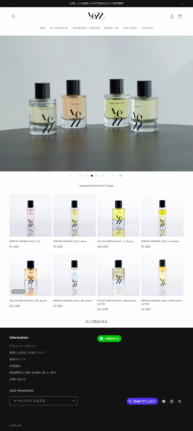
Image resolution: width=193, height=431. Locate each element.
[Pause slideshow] (122, 176)
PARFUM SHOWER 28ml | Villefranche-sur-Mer (161, 302)
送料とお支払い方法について (27, 352)
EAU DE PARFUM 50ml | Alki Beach (28, 300)
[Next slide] (112, 176)
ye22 (19, 425)
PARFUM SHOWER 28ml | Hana (70, 241)
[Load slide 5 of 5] (103, 176)
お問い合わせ (17, 379)
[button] (13, 16)
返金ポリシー (17, 359)
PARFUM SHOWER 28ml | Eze (24, 241)
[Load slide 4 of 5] (97, 176)
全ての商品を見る (97, 321)
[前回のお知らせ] (11, 3)
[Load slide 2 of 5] (86, 176)
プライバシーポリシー (23, 346)
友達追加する (112, 338)
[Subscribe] (73, 400)
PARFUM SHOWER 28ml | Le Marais (160, 241)
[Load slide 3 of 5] (92, 176)
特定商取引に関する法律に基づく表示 (32, 372)
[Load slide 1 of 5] (80, 176)
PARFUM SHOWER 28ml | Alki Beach (72, 300)
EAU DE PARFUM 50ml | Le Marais (115, 241)
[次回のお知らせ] (182, 3)
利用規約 (14, 366)
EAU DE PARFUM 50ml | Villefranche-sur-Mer (117, 302)
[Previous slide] (71, 176)
